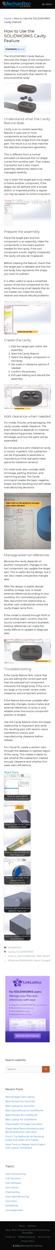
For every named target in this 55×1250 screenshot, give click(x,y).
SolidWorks (14, 947)
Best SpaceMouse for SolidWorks (24, 1110)
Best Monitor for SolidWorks (21, 1115)
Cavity (11, 951)
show (21, 49)
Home (7, 18)
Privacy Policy (27, 1241)
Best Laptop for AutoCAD (19, 1106)
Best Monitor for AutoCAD (20, 1101)
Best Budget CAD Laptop (20, 1096)
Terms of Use (44, 1237)
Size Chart (11, 1201)
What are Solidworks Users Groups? (29, 960)
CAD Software (13, 1183)
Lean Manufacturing (17, 1196)
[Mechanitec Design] (16, 4)
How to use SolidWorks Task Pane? (29, 956)
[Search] (46, 1069)
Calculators (11, 1187)
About (22, 1226)
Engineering (12, 1192)
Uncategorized (14, 1210)
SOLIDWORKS (24, 951)
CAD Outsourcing (15, 1174)
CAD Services (12, 1178)
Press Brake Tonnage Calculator (23, 1124)
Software (32, 1226)
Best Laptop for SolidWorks (21, 1119)
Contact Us (10, 1237)
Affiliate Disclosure (26, 1237)
